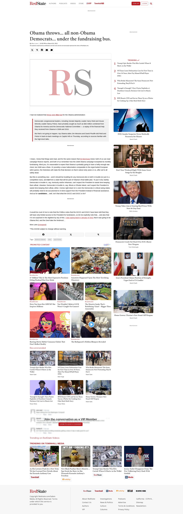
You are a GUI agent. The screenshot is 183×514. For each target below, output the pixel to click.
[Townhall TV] (99, 3)
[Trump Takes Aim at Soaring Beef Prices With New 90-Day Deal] (133, 192)
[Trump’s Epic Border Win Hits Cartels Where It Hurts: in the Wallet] (42, 358)
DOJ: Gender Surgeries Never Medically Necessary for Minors (133, 135)
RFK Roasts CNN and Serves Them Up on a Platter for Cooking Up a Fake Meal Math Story (70, 399)
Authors (52, 3)
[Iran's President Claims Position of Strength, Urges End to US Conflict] (133, 264)
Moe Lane (35, 43)
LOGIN (144, 3)
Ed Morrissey (85, 159)
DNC (49, 239)
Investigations (106, 499)
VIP (83, 509)
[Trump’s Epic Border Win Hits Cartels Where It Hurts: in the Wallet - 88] (107, 456)
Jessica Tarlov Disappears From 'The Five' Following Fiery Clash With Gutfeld (138, 471)
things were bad (54, 115)
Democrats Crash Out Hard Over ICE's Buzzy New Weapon (133, 243)
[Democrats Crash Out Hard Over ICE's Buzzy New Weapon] (133, 228)
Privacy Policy (123, 509)
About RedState (88, 499)
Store (81, 3)
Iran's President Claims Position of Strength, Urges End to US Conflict (133, 279)
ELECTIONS (57, 239)
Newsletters (141, 506)
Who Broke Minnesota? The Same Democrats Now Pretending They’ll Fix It (98, 369)
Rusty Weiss (33, 404)
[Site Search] (151, 3)
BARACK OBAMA (40, 239)
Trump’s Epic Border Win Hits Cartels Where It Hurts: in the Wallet (40, 369)
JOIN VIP (136, 3)
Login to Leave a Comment (70, 424)
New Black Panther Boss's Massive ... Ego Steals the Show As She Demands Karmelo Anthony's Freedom (75, 472)
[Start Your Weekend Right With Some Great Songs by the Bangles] (133, 156)
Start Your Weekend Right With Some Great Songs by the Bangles (133, 171)
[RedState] (38, 3)
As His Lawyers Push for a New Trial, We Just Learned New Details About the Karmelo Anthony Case (44, 471)
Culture (103, 506)
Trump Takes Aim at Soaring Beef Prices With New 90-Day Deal (133, 207)
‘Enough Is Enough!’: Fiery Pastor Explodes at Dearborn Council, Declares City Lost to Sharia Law (42, 399)
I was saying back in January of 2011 (79, 218)
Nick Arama (133, 211)
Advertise (122, 502)
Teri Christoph (133, 247)
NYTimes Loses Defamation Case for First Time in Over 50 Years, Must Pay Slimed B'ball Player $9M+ (69, 370)
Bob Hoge (61, 377)
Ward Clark (33, 374)
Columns (103, 509)
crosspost (42, 225)
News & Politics (106, 502)
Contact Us (86, 502)
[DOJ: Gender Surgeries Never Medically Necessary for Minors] (133, 120)
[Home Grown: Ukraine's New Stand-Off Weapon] (98, 387)
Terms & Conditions (126, 506)
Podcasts (63, 3)
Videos (73, 3)
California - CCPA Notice (144, 499)
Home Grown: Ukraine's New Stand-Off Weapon (96, 398)
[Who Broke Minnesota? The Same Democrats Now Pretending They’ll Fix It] (98, 358)
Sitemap (139, 502)
